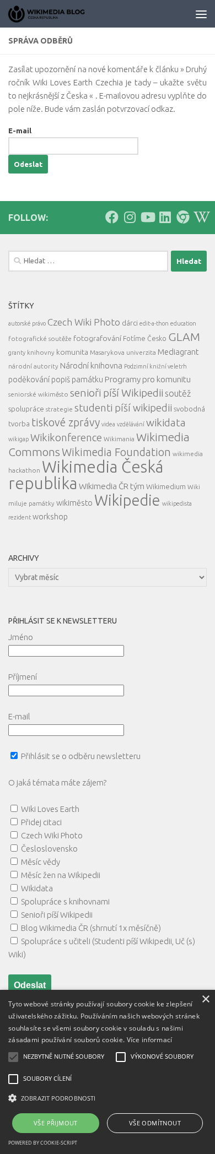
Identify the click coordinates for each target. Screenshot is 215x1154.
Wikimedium (166, 486)
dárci (130, 323)
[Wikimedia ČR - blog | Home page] (60, 13)
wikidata (166, 422)
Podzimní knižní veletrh (155, 366)
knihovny (41, 352)
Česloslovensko (49, 848)
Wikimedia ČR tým (111, 486)
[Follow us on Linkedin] (164, 217)
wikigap (18, 439)
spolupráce (26, 409)
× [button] (205, 999)
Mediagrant (178, 351)
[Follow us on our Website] (182, 217)
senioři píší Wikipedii (116, 393)
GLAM (184, 336)
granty (16, 352)
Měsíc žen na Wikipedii (60, 875)
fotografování (97, 338)
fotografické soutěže (40, 338)
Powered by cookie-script (42, 1142)
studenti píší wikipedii (123, 407)
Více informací (150, 1039)
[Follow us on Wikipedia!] (200, 217)
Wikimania (119, 438)
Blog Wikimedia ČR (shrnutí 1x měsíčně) (91, 928)
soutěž (178, 393)
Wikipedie (127, 500)
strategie (59, 409)
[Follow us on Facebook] (112, 217)
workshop (50, 516)
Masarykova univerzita (123, 352)
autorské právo (27, 323)
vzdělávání (130, 424)
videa (108, 424)
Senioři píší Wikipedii (57, 914)
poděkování (29, 379)
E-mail (19, 130)
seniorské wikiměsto (38, 394)
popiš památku (77, 379)
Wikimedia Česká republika (85, 475)
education (183, 323)
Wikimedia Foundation (116, 452)
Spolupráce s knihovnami (65, 901)
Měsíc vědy (40, 861)
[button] (107, 1098)
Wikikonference (66, 437)
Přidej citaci (41, 822)
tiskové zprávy (65, 422)
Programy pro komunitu (148, 379)
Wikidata (37, 888)
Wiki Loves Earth (50, 809)
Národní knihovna (91, 365)
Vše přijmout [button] (56, 1123)
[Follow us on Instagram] (129, 217)
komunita (72, 352)
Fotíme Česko (144, 338)
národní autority (33, 366)
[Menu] (201, 14)
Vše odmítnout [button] (155, 1123)
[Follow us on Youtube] (147, 217)
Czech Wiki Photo (83, 322)
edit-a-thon (154, 323)
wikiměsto (74, 503)
